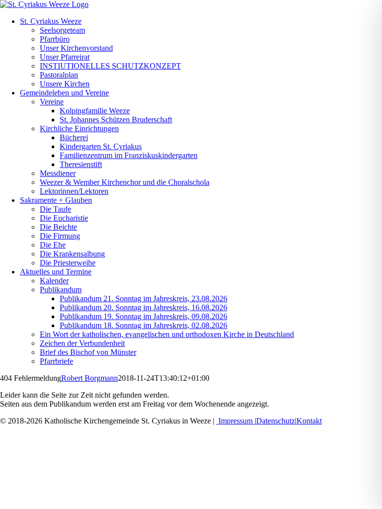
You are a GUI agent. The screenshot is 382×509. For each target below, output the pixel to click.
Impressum (235, 421)
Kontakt (309, 421)
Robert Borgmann (89, 378)
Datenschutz (275, 421)
